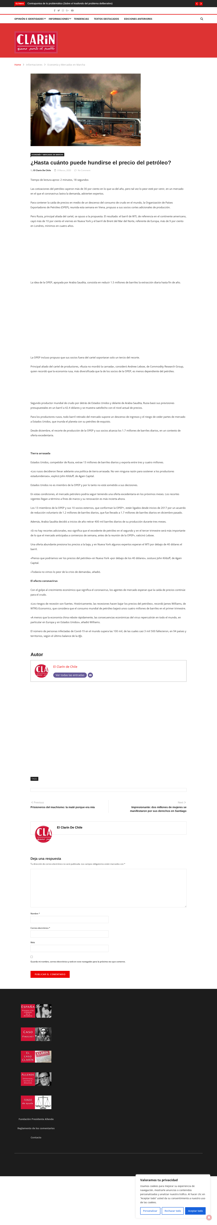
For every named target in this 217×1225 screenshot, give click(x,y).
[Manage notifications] (209, 1217)
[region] (173, 1196)
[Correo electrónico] (90, 675)
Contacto (36, 1137)
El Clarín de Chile (42, 170)
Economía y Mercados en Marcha (66, 64)
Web (33, 942)
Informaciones (59, 18)
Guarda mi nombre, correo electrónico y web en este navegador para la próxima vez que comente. (78, 961)
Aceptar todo (195, 1210)
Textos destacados (106, 18)
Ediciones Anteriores (138, 18)
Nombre (35, 913)
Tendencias (81, 18)
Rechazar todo (173, 1210)
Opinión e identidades (29, 18)
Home (17, 64)
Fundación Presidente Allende (36, 1119)
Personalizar (150, 1210)
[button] (197, 3)
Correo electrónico (40, 928)
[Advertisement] (108, 256)
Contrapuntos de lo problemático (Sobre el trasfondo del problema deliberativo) (46, 3)
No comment (84, 170)
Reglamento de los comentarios (36, 1128)
